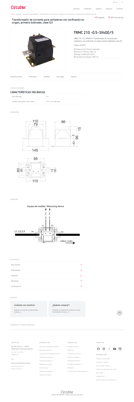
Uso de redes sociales (103, 366)
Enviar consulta (16, 369)
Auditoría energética (45, 371)
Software (71, 368)
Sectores (76, 9)
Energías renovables (74, 364)
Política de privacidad (103, 359)
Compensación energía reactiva (49, 354)
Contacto (120, 9)
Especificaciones (16, 77)
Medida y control (73, 347)
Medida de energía (45, 364)
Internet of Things (45, 375)
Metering (71, 350)
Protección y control (74, 354)
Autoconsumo (43, 368)
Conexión (46, 77)
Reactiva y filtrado (74, 357)
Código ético (100, 376)
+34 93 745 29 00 (17, 352)
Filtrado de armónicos (46, 357)
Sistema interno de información (106, 380)
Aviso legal (99, 373)
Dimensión (33, 77)
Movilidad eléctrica (45, 350)
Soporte (98, 9)
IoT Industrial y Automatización (78, 371)
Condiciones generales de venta (106, 369)
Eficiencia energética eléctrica (49, 347)
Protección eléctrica (45, 361)
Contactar (14, 354)
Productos (87, 9)
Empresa (109, 9)
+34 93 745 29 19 (17, 366)
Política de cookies (102, 362)
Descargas (60, 77)
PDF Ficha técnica (117, 18)
